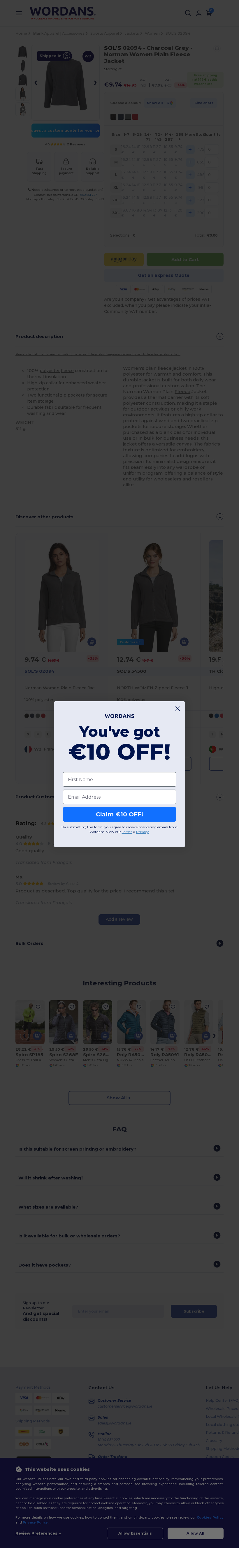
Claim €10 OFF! (119, 814)
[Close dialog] (178, 709)
